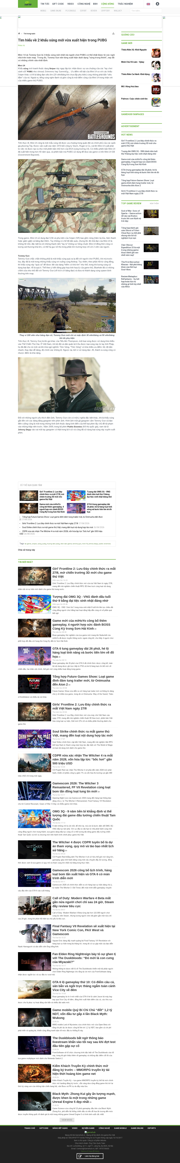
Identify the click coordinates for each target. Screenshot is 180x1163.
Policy (96, 1151)
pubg (44, 544)
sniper (34, 544)
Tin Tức (44, 4)
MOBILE (43, 11)
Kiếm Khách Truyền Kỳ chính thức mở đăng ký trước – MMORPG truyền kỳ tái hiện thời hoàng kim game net (80, 1070)
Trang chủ (29, 1128)
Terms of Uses (87, 1151)
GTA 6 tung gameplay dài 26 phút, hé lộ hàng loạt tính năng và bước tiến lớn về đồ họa (99, 508)
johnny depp (93, 544)
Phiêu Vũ (21, 45)
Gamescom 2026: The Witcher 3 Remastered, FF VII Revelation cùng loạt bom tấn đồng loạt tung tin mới (81, 787)
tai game (28, 544)
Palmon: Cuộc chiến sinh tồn (134, 99)
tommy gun (77, 544)
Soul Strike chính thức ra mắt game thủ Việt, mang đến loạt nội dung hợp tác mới (57, 527)
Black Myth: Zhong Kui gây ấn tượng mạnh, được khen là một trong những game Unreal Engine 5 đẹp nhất (83, 1097)
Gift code (58, 4)
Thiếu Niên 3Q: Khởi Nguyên (134, 50)
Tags (22, 543)
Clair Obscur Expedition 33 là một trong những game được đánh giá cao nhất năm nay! (130, 250)
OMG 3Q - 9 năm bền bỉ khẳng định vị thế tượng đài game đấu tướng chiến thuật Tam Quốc (84, 815)
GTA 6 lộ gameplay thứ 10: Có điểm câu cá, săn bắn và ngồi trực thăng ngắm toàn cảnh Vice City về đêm (83, 986)
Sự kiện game (88, 1128)
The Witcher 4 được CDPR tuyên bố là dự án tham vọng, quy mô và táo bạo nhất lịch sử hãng (83, 846)
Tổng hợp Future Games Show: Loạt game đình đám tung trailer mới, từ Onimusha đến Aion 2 (83, 680)
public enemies (105, 544)
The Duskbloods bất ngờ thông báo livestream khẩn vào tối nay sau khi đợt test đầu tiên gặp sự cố (83, 1042)
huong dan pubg (53, 544)
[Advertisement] (67, 458)
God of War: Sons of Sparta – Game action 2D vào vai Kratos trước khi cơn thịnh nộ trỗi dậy (131, 216)
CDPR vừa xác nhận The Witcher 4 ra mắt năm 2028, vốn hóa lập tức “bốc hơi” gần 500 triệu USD (82, 759)
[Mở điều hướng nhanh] (113, 33)
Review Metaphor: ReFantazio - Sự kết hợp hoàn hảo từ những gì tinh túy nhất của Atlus (131, 281)
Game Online (137, 1128)
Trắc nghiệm (125, 4)
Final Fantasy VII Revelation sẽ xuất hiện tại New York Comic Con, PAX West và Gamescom (83, 930)
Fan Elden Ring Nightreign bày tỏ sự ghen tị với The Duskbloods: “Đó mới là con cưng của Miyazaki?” (84, 958)
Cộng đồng (107, 4)
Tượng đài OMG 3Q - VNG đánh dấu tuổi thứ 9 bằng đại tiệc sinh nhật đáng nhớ (99, 494)
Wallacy (118, 11)
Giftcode (43, 1128)
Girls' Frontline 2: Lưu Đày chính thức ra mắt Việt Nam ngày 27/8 (50, 523)
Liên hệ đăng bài (92, 1156)
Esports (152, 1128)
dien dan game (66, 544)
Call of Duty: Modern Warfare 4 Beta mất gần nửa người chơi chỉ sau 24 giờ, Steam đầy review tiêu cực (83, 902)
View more (67, 1120)
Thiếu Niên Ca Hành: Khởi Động (135, 74)
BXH (95, 4)
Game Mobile (120, 1128)
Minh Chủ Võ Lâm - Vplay (132, 62)
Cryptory (105, 11)
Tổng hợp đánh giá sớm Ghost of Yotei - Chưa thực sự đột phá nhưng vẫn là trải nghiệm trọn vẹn (131, 233)
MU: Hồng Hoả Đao (130, 86)
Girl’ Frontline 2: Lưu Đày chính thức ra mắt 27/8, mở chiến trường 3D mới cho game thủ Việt (52, 495)
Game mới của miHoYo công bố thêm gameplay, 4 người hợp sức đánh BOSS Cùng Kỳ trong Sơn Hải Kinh (52, 508)
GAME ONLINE (55, 11)
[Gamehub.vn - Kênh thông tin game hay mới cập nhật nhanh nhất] (27, 4)
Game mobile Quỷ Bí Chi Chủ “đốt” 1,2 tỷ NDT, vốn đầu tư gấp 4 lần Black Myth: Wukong (82, 1014)
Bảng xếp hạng (60, 1128)
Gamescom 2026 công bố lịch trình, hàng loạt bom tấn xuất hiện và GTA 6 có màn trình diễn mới (82, 874)
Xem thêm (154, 203)
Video (70, 4)
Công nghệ (83, 4)
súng (39, 544)
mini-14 (85, 544)
